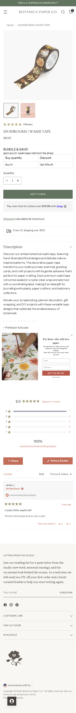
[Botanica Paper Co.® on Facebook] (5, 605)
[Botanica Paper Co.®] (38, 12)
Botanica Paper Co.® (33, 691)
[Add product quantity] (18, 180)
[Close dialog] (71, 335)
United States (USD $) (19, 685)
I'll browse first (56, 377)
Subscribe (66, 592)
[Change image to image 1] (11, 110)
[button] (18, 124)
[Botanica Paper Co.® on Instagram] (11, 605)
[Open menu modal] (5, 12)
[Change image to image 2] (27, 110)
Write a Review (61, 461)
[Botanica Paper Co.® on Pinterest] (17, 605)
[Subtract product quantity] (7, 180)
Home (10, 25)
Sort (42, 474)
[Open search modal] (63, 12)
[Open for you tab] (11, 701)
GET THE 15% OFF (56, 373)
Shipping (8, 219)
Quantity (8, 173)
